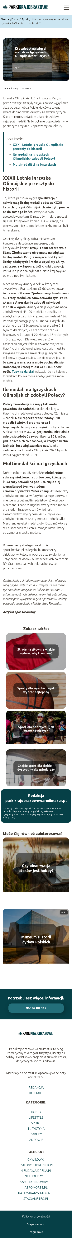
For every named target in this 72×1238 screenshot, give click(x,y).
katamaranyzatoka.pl (36, 1193)
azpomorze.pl (36, 1187)
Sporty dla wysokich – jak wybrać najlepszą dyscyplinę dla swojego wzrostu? (36, 690)
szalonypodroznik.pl (36, 1165)
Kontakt (36, 1093)
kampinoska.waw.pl (36, 1181)
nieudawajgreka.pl (36, 1170)
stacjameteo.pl (36, 1198)
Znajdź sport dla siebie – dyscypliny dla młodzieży (36, 767)
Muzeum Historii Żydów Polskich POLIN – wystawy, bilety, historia (36, 940)
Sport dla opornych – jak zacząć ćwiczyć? (36, 729)
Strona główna (10, 19)
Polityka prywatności (36, 1216)
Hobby (36, 1112)
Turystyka (36, 1128)
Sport (25, 19)
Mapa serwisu (36, 1224)
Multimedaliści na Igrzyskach (35, 164)
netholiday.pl (36, 1176)
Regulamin (36, 1232)
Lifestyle (36, 1117)
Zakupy (36, 1134)
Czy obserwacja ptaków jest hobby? (36, 868)
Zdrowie (36, 1139)
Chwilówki (35, 1159)
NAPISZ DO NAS (36, 1008)
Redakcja (36, 1087)
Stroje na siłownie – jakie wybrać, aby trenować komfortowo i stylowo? (36, 652)
